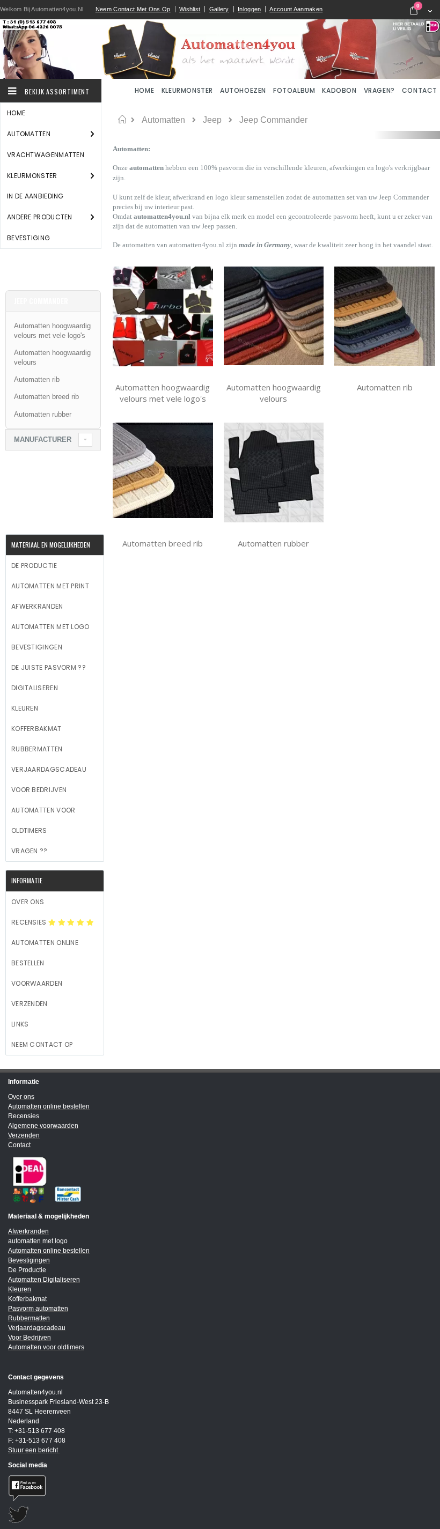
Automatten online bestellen (44, 952)
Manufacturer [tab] (42, 439)
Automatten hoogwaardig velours (273, 393)
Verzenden (29, 1003)
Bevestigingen (36, 647)
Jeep (212, 120)
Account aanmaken (295, 9)
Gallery (219, 9)
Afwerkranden (37, 606)
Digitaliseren (34, 687)
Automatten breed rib (162, 543)
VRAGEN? (379, 90)
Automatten (163, 120)
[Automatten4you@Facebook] (220, 1488)
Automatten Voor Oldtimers (43, 820)
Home (122, 119)
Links (20, 1024)
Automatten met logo (50, 626)
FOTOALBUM (294, 90)
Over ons (27, 901)
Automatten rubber (273, 543)
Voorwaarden (36, 983)
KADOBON (339, 90)
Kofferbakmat (36, 728)
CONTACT (419, 90)
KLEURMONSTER (187, 90)
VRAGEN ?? (29, 850)
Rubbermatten (37, 749)
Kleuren (24, 708)
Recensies (29, 922)
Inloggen (249, 9)
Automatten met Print (50, 585)
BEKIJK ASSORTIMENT (56, 91)
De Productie (34, 565)
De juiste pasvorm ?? (48, 667)
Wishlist (189, 9)
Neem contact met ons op (133, 9)
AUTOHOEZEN (243, 90)
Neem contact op (42, 1044)
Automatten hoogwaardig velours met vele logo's (162, 393)
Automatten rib (385, 387)
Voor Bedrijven (39, 789)
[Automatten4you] (220, 48)
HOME (145, 90)
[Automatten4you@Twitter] (220, 1515)
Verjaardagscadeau (48, 769)
